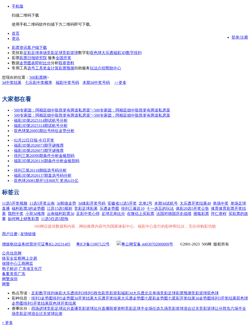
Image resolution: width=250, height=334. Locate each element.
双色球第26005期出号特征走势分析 (44, 131)
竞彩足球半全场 (138, 308)
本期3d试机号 (166, 203)
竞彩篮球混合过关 (183, 308)
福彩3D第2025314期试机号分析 (41, 120)
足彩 (27, 53)
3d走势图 (203, 298)
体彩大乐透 (64, 293)
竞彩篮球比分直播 (93, 308)
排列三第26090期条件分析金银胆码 (44, 156)
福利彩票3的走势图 (28, 208)
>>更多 (120, 82)
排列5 (89, 293)
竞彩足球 (54, 53)
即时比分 (43, 63)
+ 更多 (7, 323)
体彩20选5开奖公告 (192, 208)
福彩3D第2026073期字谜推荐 (39, 145)
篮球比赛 (54, 314)
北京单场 (152, 293)
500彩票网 (38, 77)
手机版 (17, 6)
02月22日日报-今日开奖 (34, 140)
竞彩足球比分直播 (62, 308)
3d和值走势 (66, 203)
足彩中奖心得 (88, 214)
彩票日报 (27, 58)
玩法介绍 (97, 68)
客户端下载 (37, 47)
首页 (16, 33)
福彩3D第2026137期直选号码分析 (43, 175)
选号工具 (35, 68)
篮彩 (117, 293)
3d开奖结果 (84, 298)
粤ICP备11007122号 (93, 244)
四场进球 (39, 308)
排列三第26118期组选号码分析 (40, 170)
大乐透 (107, 53)
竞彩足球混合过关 (31, 314)
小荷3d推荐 (35, 214)
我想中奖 (15, 214)
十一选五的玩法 (160, 208)
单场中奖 (221, 203)
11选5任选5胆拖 (54, 219)
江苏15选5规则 (59, 208)
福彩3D (119, 53)
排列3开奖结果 (223, 298)
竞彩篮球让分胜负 (214, 308)
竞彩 (109, 293)
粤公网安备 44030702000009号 (147, 244)
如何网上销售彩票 (23, 219)
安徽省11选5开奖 (122, 203)
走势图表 (27, 63)
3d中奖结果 (11, 82)
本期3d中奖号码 (96, 82)
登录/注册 (239, 37)
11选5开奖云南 (42, 203)
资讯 (16, 38)
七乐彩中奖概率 (38, 82)
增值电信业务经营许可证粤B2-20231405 (36, 244)
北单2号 (145, 203)
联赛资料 (66, 63)
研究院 (41, 58)
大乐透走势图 (133, 298)
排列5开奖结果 (36, 303)
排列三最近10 (133, 208)
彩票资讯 (19, 47)
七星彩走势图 (156, 298)
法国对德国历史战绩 (173, 214)
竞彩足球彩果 (86, 208)
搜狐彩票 (201, 214)
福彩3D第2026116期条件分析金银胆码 (46, 161)
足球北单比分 (113, 214)
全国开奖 (63, 58)
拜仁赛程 (219, 214)
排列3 (79, 293)
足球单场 (39, 53)
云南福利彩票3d (60, 214)
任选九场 (160, 308)
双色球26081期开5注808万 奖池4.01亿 (46, 180)
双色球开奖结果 (62, 303)
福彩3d (127, 293)
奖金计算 (51, 68)
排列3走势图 (42, 298)
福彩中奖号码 (67, 82)
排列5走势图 (63, 298)
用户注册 (10, 234)
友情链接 (28, 234)
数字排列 (134, 53)
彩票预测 (66, 68)
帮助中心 (113, 68)
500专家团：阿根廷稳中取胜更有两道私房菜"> (92, 110)
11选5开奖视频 (14, 203)
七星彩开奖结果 (181, 298)
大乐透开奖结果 (107, 298)
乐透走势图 (109, 208)
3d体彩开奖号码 (91, 203)
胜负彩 (99, 293)
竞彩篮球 (70, 53)
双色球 (96, 53)
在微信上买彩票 (140, 214)
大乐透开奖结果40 (195, 203)
